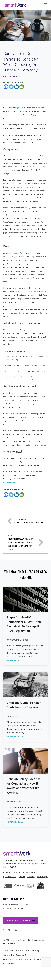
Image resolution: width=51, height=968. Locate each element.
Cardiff (31, 877)
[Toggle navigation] (46, 5)
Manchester (10, 877)
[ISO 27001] (31, 891)
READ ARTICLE (15, 660)
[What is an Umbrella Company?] (10, 521)
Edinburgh (42, 877)
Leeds (22, 877)
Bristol (6, 872)
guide (19, 108)
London (16, 872)
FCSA (25, 187)
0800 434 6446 (15, 908)
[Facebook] (6, 86)
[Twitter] (11, 86)
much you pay (13, 253)
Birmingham (29, 872)
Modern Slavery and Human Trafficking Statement (23, 961)
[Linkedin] (16, 86)
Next (21, 542)
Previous (28, 521)
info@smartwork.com (12, 482)
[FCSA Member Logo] (8, 889)
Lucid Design (9, 943)
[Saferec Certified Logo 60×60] (42, 889)
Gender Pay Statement (14, 955)
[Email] (21, 86)
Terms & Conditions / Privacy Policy (21, 950)
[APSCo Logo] (20, 888)
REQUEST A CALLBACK (18, 920)
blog (11, 465)
